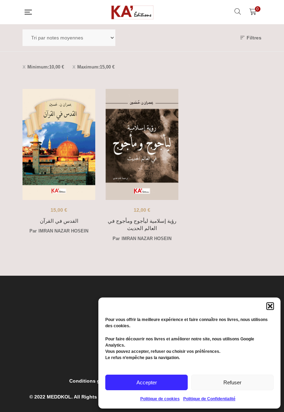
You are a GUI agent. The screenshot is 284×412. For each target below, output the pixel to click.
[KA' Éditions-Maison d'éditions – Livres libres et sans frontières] (133, 12)
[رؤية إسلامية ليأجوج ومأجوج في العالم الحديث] (142, 144)
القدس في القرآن (59, 221)
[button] (270, 306)
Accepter (146, 382)
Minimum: (45, 67)
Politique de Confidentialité (209, 398)
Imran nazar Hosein (63, 231)
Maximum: (96, 67)
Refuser (232, 382)
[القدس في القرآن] (59, 144)
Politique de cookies (160, 398)
